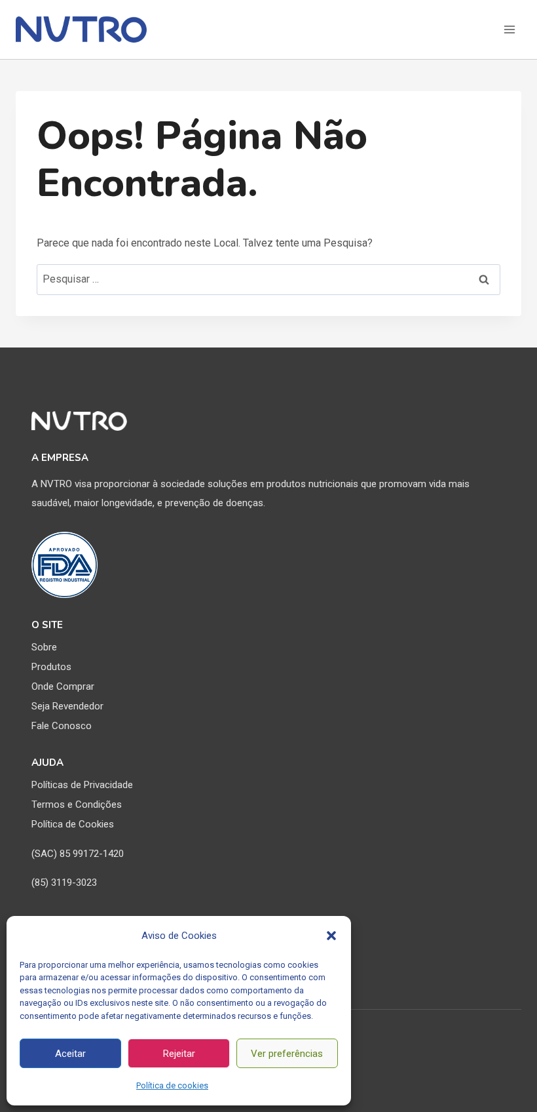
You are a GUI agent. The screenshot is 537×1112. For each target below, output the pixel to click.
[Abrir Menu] (509, 29)
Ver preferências (287, 1054)
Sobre (44, 647)
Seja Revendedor (67, 706)
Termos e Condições (76, 804)
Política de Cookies (72, 824)
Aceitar (70, 1054)
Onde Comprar (62, 686)
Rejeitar (179, 1054)
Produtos (51, 667)
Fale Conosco (61, 726)
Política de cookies (172, 1085)
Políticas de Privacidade (82, 785)
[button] (331, 935)
